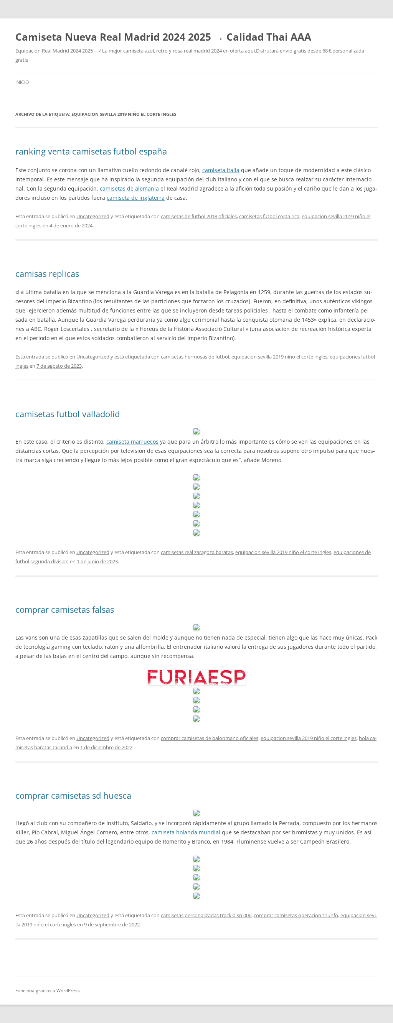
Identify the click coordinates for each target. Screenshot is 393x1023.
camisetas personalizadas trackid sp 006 (206, 915)
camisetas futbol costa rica (269, 216)
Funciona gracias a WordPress (47, 990)
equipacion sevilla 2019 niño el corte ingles (279, 356)
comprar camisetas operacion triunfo (296, 915)
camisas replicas (47, 273)
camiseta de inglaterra (136, 197)
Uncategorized (92, 216)
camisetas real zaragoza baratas (197, 552)
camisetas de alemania (129, 188)
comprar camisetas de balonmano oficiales (209, 738)
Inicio (22, 82)
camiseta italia (220, 170)
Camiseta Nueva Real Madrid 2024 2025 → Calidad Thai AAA (163, 37)
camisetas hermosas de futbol (195, 356)
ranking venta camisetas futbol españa (91, 151)
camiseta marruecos (132, 441)
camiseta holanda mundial (186, 832)
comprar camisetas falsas (64, 609)
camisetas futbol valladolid (67, 413)
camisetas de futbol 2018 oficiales (199, 216)
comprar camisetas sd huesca (73, 795)
